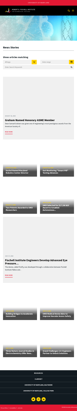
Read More (9, 132)
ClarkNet (38, 379)
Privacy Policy (4, 408)
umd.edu (20, 408)
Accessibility (13, 408)
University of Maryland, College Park (38, 391)
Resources (38, 373)
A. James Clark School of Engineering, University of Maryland (20, 7)
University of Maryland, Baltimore (39, 385)
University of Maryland (38, 3)
